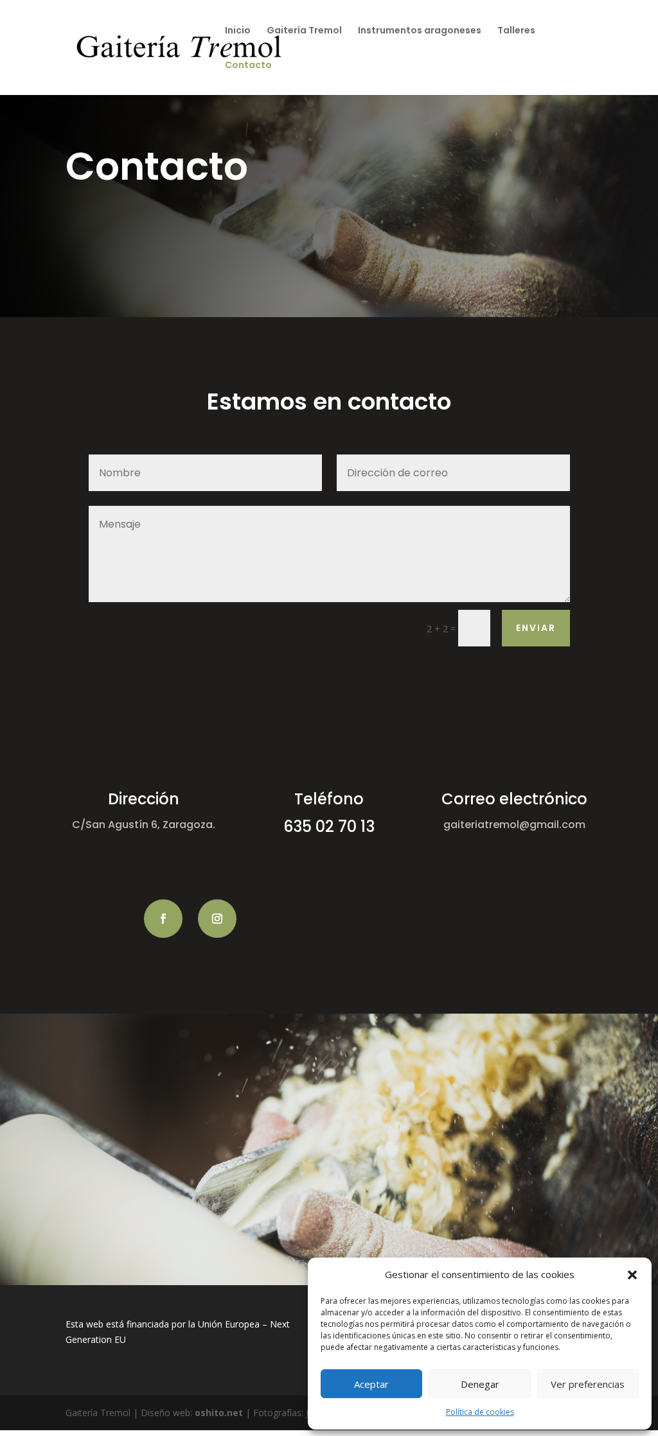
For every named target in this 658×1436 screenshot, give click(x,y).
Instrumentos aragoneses (419, 31)
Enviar (536, 627)
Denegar (480, 1384)
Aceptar (371, 1384)
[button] (632, 1274)
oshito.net (219, 1412)
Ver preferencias (588, 1384)
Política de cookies (480, 1411)
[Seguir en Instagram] (217, 918)
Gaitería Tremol (304, 31)
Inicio (238, 31)
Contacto (248, 65)
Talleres (516, 31)
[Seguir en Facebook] (163, 918)
